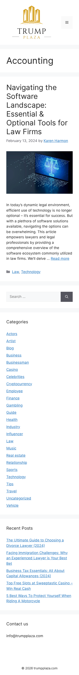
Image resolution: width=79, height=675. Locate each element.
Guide (11, 412)
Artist (11, 341)
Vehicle (12, 505)
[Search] (67, 297)
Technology (30, 272)
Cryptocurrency (19, 384)
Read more (60, 258)
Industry (13, 427)
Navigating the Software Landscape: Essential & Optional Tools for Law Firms (37, 109)
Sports (11, 470)
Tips (9, 484)
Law (15, 272)
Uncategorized (18, 498)
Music (11, 448)
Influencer (14, 434)
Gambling (14, 405)
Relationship (16, 462)
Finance (13, 398)
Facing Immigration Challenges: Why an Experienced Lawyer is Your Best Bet (37, 558)
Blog (10, 348)
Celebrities (15, 377)
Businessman (17, 362)
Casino (12, 369)
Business (13, 355)
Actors (11, 334)
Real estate (15, 455)
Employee (14, 391)
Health (11, 420)
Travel (11, 491)
